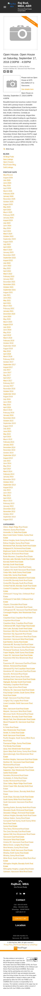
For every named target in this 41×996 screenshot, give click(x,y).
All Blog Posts (8, 157)
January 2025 (8, 218)
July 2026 (7, 180)
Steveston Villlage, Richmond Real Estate (18, 813)
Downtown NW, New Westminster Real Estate (20, 631)
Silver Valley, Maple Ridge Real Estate (17, 783)
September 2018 (9, 346)
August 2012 (8, 519)
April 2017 (7, 378)
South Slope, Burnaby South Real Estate (18, 797)
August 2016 (8, 396)
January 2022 (8, 279)
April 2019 (7, 335)
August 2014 (8, 458)
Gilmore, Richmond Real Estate (15, 666)
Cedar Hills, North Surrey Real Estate (17, 572)
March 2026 (7, 191)
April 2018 (7, 354)
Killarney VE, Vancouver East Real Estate (18, 690)
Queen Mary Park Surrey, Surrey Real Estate (19, 751)
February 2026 (8, 194)
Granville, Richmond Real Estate (15, 674)
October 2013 (8, 482)
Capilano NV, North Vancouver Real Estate (19, 570)
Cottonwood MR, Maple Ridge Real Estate (19, 626)
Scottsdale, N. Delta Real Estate (15, 778)
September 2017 (9, 364)
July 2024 (7, 223)
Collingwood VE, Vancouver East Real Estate (20, 610)
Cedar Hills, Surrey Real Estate (15, 575)
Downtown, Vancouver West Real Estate (18, 639)
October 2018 (8, 343)
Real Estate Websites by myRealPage (25, 944)
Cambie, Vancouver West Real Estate (17, 567)
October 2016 (8, 391)
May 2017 (7, 375)
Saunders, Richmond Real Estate (15, 775)
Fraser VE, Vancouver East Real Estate (18, 655)
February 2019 (8, 340)
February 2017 (8, 383)
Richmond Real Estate (11, 765)
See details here (27, 89)
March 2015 (7, 439)
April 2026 (7, 188)
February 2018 (8, 359)
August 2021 (8, 292)
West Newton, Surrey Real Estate (15, 847)
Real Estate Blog (9, 165)
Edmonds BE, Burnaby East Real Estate (18, 644)
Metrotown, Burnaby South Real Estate (17, 716)
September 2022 (9, 258)
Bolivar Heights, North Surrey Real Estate (18, 540)
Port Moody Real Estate (12, 746)
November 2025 (9, 199)
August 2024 (8, 220)
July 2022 (7, 263)
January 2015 (8, 445)
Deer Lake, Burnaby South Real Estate (17, 628)
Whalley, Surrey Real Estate (13, 855)
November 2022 (9, 255)
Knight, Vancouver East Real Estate (16, 698)
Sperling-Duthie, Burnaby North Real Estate (19, 807)
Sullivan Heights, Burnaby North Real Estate (19, 815)
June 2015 (7, 431)
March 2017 (7, 380)
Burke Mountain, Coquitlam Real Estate (18, 556)
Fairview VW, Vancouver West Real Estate (19, 647)
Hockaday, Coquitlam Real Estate (15, 684)
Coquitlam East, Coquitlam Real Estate (17, 618)
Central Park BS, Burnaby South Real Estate (19, 586)
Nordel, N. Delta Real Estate (13, 733)
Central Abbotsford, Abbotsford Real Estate (19, 578)
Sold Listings (8, 167)
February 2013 (8, 503)
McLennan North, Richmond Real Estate (18, 714)
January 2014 (8, 477)
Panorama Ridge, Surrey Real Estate (17, 743)
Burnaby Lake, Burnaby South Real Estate (19, 559)
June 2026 (7, 183)
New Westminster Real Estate (14, 730)
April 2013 (7, 498)
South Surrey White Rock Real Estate (17, 799)
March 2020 (7, 322)
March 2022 (7, 274)
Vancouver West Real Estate (14, 839)
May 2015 (7, 434)
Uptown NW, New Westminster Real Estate (19, 834)
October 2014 (8, 453)
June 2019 (7, 330)
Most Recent (8, 175)
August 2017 (8, 367)
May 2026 (7, 185)
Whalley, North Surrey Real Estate (16, 853)
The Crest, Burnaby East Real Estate (17, 831)
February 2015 (8, 442)
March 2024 (7, 234)
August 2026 (8, 178)
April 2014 (7, 469)
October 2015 (8, 421)
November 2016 (9, 389)
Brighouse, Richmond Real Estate (16, 554)
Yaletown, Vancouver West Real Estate (17, 871)
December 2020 (9, 314)
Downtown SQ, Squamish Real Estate (17, 634)
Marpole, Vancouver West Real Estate (17, 711)
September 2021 (9, 290)
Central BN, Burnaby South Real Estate (18, 583)
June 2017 (7, 372)
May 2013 (7, 495)
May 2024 (7, 228)
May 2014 (7, 466)
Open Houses (8, 162)
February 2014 (8, 474)
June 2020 (7, 316)
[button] (17, 894)
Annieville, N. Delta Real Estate (15, 532)
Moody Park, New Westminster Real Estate (19, 719)
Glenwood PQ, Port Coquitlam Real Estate (19, 668)
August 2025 (8, 204)
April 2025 (7, 210)
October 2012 (8, 514)
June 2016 (7, 402)
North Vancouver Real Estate (14, 735)
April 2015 (7, 437)
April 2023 (7, 247)
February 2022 (8, 276)
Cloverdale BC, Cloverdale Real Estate (17, 607)
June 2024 (7, 226)
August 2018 (8, 348)
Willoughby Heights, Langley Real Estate (18, 869)
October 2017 (8, 362)
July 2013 (7, 490)
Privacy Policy (8, 944)
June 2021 (7, 298)
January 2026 (8, 196)
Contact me (20, 918)
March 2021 (7, 306)
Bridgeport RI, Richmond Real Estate (17, 548)
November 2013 (9, 479)
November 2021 (9, 284)
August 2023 (8, 242)
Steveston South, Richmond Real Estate (18, 810)
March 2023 (7, 250)
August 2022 (8, 260)
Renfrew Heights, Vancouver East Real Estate (20, 759)
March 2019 (7, 338)
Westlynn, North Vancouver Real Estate (18, 850)
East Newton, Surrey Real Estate (15, 642)
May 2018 (7, 351)
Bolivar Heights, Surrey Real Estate (16, 543)
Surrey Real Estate (10, 826)
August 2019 (8, 324)
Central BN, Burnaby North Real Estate (17, 580)
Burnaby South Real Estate (13, 564)
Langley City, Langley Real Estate (15, 701)
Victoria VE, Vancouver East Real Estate (18, 842)
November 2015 (9, 418)
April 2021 (7, 303)
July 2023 (7, 244)
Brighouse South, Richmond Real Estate (18, 551)
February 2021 (8, 308)
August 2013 (8, 487)
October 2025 (8, 202)
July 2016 (7, 399)
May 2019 (7, 332)
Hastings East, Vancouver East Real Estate (19, 679)
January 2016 (8, 415)
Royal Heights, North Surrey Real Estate (18, 767)
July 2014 (7, 461)
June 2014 (7, 463)
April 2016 (7, 407)
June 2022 (7, 266)
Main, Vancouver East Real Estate (16, 709)
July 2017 (7, 370)
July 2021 (7, 295)
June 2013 (7, 493)
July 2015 (7, 428)
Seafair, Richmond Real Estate (14, 781)
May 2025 (7, 207)
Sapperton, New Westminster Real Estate (18, 770)
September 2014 (9, 455)
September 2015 (9, 423)
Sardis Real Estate (10, 773)
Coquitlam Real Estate (11, 620)
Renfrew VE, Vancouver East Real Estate (22, 68)
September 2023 (9, 239)
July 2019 (7, 327)
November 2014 (9, 450)
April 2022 (7, 271)
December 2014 (9, 447)
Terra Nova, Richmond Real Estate (16, 829)
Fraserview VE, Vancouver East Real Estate (19, 663)
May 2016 (7, 404)
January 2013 (8, 506)
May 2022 (7, 268)
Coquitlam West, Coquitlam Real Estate (18, 623)
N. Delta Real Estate (11, 727)
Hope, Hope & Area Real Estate (15, 687)
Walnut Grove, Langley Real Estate (16, 845)
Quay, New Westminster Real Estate (16, 749)
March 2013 (7, 501)
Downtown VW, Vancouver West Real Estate (19, 636)
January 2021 (8, 311)
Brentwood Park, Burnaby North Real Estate (19, 546)
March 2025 (7, 212)
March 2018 (7, 356)
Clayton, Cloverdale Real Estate (15, 604)
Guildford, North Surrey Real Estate (16, 677)
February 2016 (8, 413)
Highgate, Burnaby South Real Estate (17, 682)
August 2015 (8, 426)
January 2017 (8, 386)
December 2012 (9, 509)
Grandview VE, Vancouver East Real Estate (19, 671)
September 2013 (9, 485)
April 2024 (7, 231)
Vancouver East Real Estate (13, 837)
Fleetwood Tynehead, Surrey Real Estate (18, 650)
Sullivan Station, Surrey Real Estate (16, 818)
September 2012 (9, 517)
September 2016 (9, 394)
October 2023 (8, 236)
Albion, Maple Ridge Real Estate (15, 527)
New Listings (8, 159)
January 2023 (8, 252)
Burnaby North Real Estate (13, 562)
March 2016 (7, 410)
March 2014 (7, 471)
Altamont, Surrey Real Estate (14, 530)
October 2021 (8, 287)
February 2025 (8, 215)
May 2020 (7, 319)
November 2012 (9, 511)
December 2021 (9, 282)
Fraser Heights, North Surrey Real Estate (18, 652)
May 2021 (7, 300)
